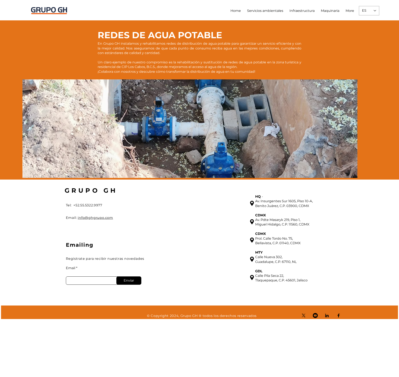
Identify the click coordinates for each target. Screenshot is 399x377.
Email (70, 268)
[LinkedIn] (326, 315)
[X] (303, 315)
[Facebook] (338, 315)
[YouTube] (315, 315)
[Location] (252, 203)
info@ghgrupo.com (95, 218)
